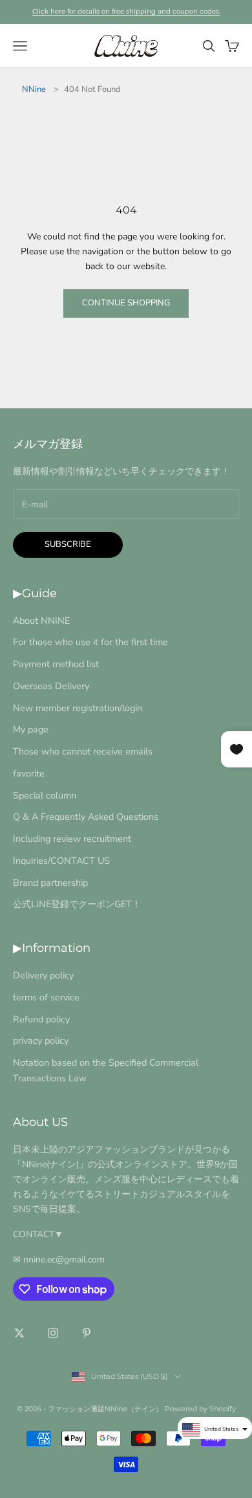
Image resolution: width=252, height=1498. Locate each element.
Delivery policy (43, 975)
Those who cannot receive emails (82, 751)
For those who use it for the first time (90, 641)
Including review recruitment (72, 838)
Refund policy (41, 1019)
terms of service (46, 997)
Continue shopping (126, 303)
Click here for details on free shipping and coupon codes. (126, 11)
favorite (29, 773)
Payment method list (56, 663)
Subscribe (68, 544)
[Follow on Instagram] (53, 1333)
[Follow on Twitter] (19, 1333)
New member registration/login (77, 707)
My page (30, 729)
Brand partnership (50, 882)
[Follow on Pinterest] (86, 1333)
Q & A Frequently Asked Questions (85, 816)
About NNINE (41, 620)
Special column (44, 795)
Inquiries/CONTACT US (61, 860)
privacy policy (40, 1040)
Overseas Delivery (51, 685)
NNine (34, 89)
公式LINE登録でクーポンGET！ (77, 904)
